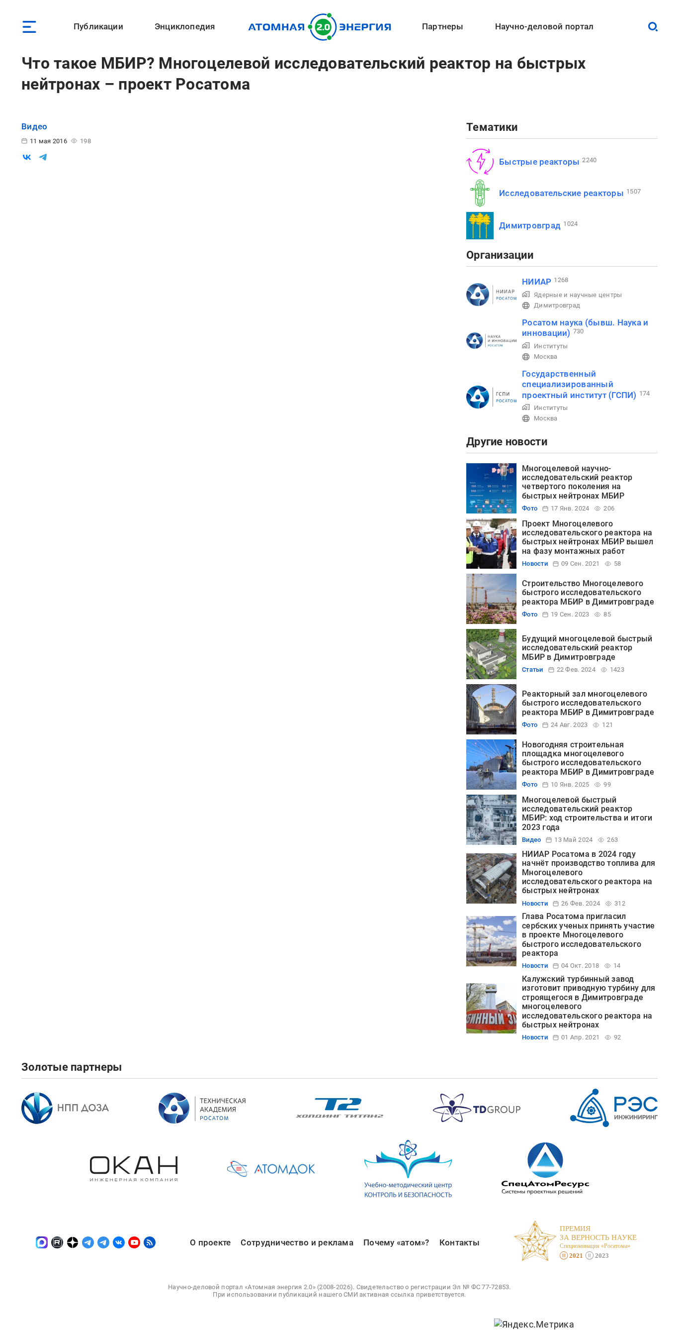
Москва (546, 356)
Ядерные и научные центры (578, 295)
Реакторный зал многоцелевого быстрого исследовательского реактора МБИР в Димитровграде (588, 703)
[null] (26, 157)
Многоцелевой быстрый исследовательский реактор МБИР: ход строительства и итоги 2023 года (587, 813)
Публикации (98, 26)
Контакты (459, 1242)
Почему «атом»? (396, 1242)
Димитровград (530, 225)
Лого (322, 26)
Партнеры (442, 26)
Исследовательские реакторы (561, 193)
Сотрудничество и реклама (297, 1242)
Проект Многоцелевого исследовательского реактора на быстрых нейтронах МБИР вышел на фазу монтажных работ (588, 537)
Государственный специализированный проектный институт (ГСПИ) (579, 384)
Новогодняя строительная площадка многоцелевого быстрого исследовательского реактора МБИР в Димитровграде (588, 758)
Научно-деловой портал (544, 26)
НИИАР (536, 282)
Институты (551, 346)
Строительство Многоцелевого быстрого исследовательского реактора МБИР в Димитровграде (588, 593)
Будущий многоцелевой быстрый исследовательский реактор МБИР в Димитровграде (587, 648)
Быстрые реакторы (539, 162)
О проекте (210, 1242)
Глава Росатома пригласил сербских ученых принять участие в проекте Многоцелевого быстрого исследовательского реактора (588, 935)
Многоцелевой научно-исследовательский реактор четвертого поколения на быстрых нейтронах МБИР (577, 482)
